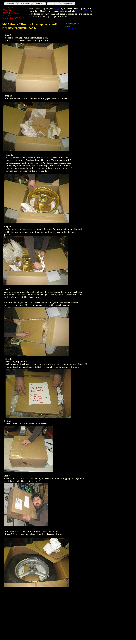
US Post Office (82, 11)
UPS (57, 8)
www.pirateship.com (71, 28)
